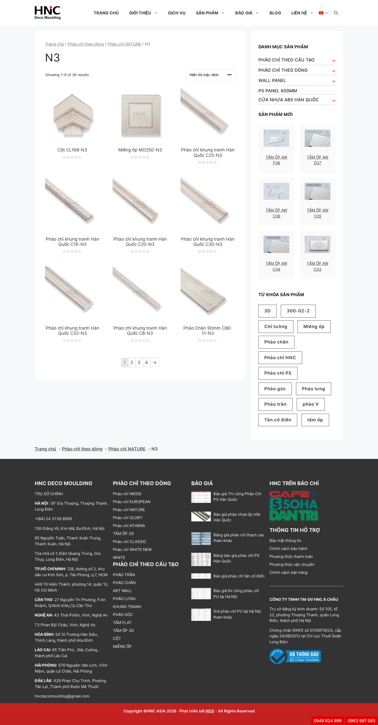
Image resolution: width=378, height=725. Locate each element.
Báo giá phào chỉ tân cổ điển (239, 576)
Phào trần (275, 404)
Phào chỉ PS (278, 373)
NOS (210, 711)
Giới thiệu (140, 12)
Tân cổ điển (277, 419)
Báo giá (244, 12)
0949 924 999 (327, 720)
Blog (275, 12)
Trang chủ (106, 12)
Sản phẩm (207, 12)
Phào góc (275, 388)
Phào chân (276, 342)
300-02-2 (298, 310)
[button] (336, 13)
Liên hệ (299, 12)
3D (267, 310)
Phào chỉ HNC (280, 357)
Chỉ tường (275, 326)
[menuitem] (324, 13)
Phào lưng (313, 388)
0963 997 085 (361, 720)
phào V (311, 404)
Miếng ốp (314, 326)
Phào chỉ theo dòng (86, 44)
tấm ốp (315, 419)
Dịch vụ (177, 12)
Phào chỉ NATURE (124, 44)
